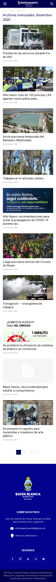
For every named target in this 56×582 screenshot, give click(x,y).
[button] (52, 4)
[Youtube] (43, 559)
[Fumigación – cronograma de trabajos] (28, 287)
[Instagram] (20, 559)
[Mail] (28, 559)
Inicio (5, 11)
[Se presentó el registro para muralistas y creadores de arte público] (28, 412)
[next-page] (36, 452)
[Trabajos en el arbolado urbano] (28, 162)
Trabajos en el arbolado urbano (23, 178)
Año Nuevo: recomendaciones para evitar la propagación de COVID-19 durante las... (26, 220)
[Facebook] (12, 559)
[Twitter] (36, 559)
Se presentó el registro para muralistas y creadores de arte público (23, 432)
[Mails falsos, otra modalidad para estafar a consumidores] (28, 371)
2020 (12, 11)
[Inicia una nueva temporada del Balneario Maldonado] (28, 120)
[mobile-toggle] (4, 4)
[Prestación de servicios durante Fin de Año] (28, 37)
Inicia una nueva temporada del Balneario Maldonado (23, 138)
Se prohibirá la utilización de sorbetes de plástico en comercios (28, 347)
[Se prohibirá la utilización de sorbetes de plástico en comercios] (28, 329)
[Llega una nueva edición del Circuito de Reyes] (28, 245)
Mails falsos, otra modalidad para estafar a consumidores (25, 388)
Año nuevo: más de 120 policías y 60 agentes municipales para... (27, 96)
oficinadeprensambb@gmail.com (30, 528)
